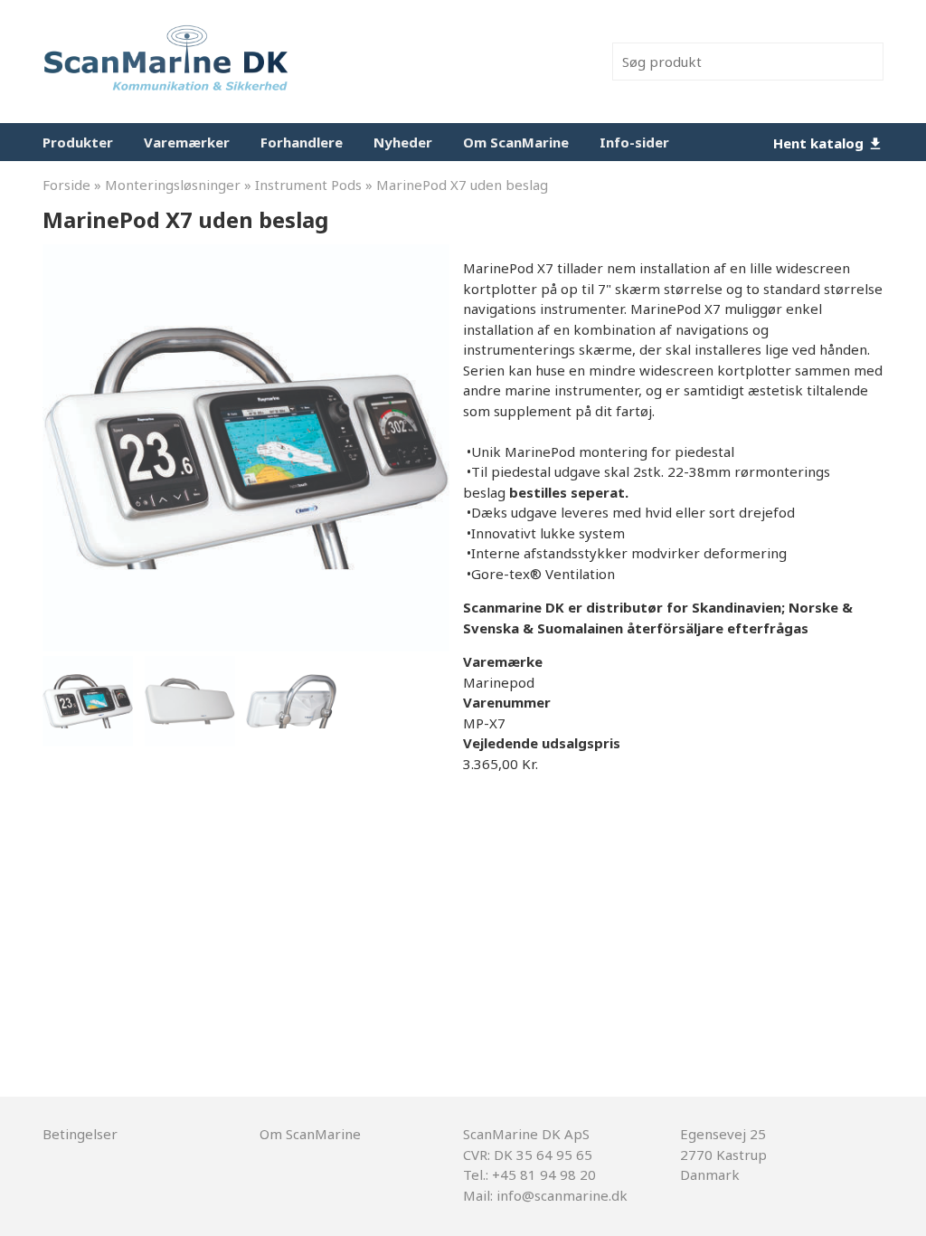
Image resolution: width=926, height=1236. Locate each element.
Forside (66, 185)
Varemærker (187, 142)
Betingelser (80, 1134)
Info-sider (634, 142)
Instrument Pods (308, 185)
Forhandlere (301, 142)
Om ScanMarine (516, 142)
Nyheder (402, 142)
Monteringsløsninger (173, 185)
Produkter (78, 142)
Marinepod (498, 682)
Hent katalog (820, 143)
